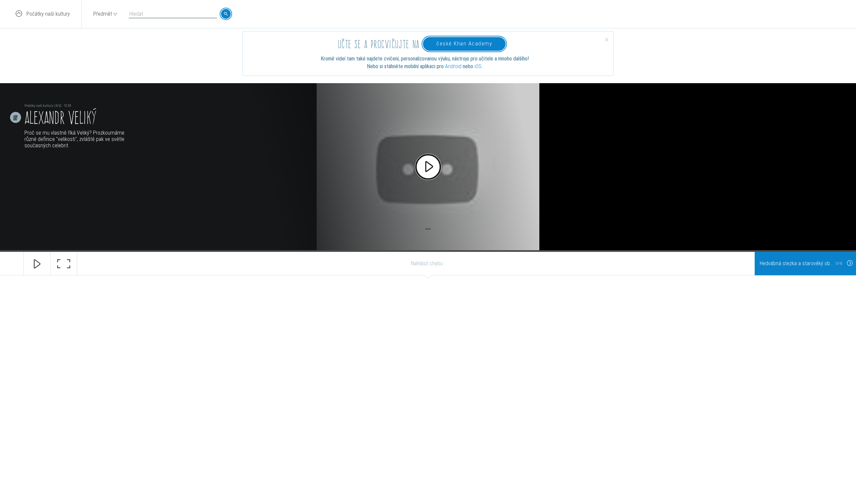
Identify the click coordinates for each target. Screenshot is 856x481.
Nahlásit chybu (427, 263)
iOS (477, 66)
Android (453, 66)
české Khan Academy (464, 43)
